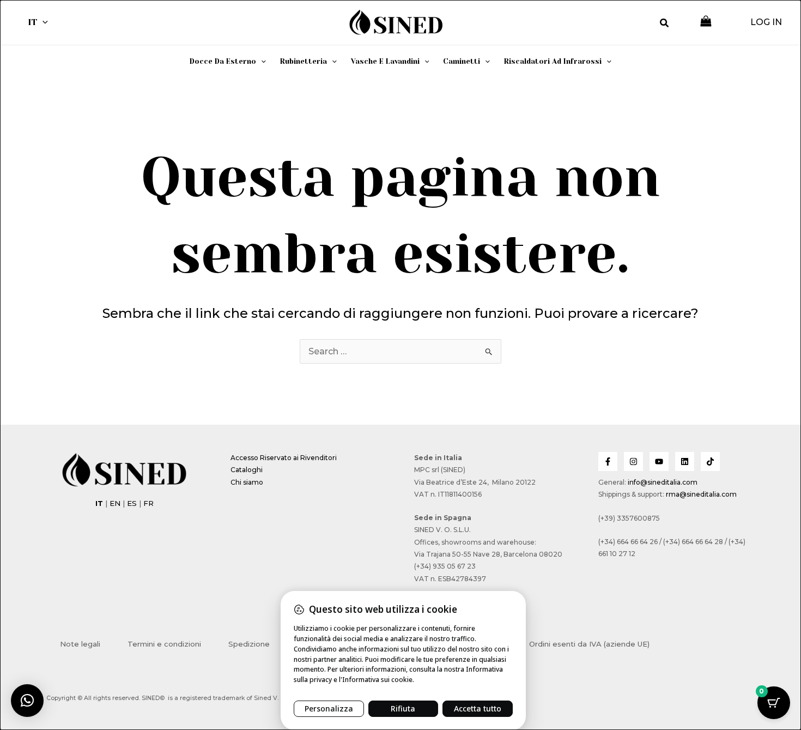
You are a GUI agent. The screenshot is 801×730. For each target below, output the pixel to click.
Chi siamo (246, 482)
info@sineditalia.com (662, 482)
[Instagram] (633, 461)
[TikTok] (710, 461)
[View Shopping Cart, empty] (705, 22)
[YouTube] (659, 461)
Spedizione (249, 643)
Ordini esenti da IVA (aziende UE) (589, 643)
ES (132, 503)
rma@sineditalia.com (701, 494)
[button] (42, 22)
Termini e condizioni (164, 643)
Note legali (80, 643)
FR (148, 503)
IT (32, 22)
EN (115, 503)
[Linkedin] (684, 461)
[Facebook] (607, 461)
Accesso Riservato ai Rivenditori (283, 458)
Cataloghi (246, 470)
